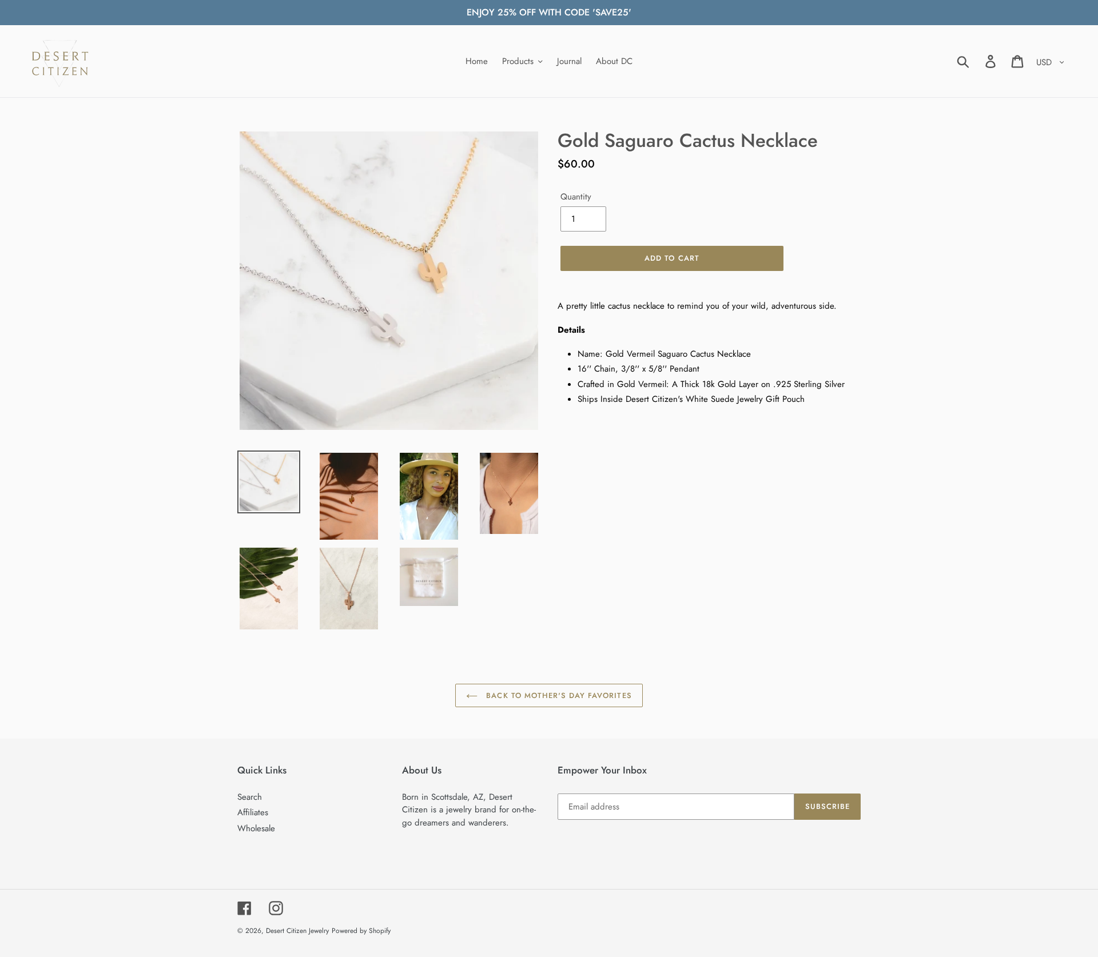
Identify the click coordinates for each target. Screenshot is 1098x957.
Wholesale (256, 828)
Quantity (575, 196)
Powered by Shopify (361, 931)
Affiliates (252, 812)
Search (249, 797)
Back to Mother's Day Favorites (557, 695)
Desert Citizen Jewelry (297, 931)
